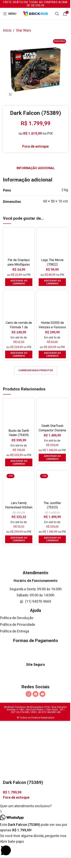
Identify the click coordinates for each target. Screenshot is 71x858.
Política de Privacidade (17, 624)
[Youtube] (42, 694)
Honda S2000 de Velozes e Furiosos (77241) (52, 327)
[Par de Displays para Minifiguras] (18, 243)
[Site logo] (35, 13)
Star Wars (23, 30)
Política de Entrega (14, 631)
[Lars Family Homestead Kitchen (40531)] (18, 486)
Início (7, 30)
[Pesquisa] (57, 14)
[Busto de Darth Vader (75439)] (18, 413)
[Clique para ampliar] (10, 94)
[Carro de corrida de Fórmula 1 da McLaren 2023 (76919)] (18, 305)
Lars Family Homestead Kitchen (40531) (18, 507)
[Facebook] (35, 694)
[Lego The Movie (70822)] (52, 243)
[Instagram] (29, 694)
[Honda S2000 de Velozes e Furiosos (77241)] (52, 305)
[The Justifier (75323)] (52, 486)
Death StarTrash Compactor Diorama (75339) (52, 430)
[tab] (36, 168)
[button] (18, 282)
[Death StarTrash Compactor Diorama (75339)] (52, 411)
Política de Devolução (16, 618)
